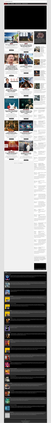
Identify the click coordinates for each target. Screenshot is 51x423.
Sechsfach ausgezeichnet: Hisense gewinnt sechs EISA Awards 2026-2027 (26, 133)
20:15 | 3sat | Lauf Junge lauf (41, 109)
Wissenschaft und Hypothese (8, 295)
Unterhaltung (12, 109)
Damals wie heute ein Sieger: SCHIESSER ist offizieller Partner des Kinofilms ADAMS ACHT (11, 111)
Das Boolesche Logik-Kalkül (8, 331)
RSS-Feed (24, 47)
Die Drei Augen (7, 411)
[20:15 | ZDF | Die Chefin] (36, 204)
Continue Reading (12, 50)
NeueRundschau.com (8, 1)
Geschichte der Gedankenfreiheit (9, 324)
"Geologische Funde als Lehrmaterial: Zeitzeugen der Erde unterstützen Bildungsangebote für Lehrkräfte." (43, 60)
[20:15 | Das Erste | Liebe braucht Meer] (36, 132)
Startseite (6, 3)
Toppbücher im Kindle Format (18, 3)
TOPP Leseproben (12, 3)
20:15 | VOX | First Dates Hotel (41, 193)
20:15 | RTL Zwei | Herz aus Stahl (42, 156)
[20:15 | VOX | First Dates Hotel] (36, 196)
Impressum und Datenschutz (25, 3)
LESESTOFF (9, 3)
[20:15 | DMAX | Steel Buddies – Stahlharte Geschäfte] (36, 123)
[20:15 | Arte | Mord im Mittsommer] (36, 117)
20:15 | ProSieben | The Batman (42, 150)
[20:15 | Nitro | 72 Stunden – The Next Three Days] (36, 138)
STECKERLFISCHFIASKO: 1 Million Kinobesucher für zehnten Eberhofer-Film (11, 133)
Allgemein (12, 43)
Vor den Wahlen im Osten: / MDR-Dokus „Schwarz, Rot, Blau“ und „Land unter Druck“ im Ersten (26, 66)
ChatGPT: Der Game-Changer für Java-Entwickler (11, 389)
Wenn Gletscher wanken (26, 89)
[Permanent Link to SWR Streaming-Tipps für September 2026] (11, 37)
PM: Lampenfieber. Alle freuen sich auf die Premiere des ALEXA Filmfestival (11, 153)
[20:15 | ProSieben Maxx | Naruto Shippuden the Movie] (36, 145)
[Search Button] (46, 3)
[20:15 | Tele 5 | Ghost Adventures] (36, 188)
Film (9, 109)
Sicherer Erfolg (7, 273)
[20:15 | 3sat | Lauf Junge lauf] (36, 112)
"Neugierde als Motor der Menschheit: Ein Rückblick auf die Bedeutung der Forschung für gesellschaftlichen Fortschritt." (43, 85)
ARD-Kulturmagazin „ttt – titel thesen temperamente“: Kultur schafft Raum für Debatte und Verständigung (11, 90)
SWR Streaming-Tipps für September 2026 (11, 44)
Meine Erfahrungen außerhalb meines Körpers (10, 360)
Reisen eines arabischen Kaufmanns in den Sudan (11, 353)
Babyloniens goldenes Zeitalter (8, 302)
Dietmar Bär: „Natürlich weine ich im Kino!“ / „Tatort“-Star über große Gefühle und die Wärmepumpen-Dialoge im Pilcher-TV (26, 45)
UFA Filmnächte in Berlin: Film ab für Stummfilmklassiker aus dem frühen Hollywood (26, 154)
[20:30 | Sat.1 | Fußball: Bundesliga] (36, 242)
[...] (16, 276)
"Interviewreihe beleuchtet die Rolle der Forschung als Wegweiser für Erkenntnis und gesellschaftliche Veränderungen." (43, 48)
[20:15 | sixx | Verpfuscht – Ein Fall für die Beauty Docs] (36, 225)
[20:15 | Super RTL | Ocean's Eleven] (36, 183)
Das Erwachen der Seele (8, 382)
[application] (40, 265)
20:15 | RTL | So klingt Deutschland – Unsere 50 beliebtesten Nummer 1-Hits (41, 163)
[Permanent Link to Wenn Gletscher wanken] (26, 82)
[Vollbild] (45, 268)
